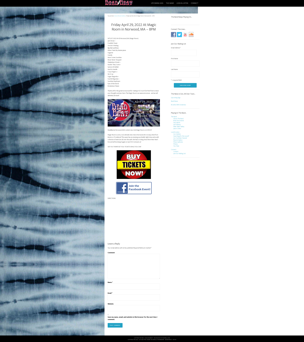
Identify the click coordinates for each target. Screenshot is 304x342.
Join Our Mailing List (179, 153)
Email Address (175, 48)
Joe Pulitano (177, 124)
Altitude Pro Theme (144, 339)
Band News (174, 101)
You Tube (176, 146)
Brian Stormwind (178, 120)
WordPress (168, 339)
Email (110, 293)
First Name (174, 58)
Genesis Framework (158, 339)
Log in (174, 339)
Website (111, 304)
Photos (175, 144)
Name (110, 282)
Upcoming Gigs (175, 97)
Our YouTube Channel (180, 138)
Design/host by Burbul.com (162, 338)
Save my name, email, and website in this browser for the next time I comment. (132, 318)
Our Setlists (177, 134)
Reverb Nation (177, 140)
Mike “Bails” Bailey (178, 126)
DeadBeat (118, 3)
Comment (111, 253)
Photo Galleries (178, 142)
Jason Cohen (177, 128)
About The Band (178, 118)
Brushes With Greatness (178, 104)
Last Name (174, 69)
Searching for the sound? (181, 136)
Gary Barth (176, 122)
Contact (175, 151)
